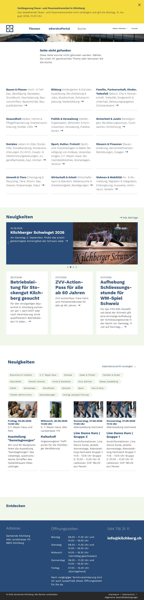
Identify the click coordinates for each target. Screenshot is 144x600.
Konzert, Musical (37, 381)
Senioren (66, 388)
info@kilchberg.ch (122, 538)
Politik (13, 388)
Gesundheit (15, 381)
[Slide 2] (70, 267)
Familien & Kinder (111, 375)
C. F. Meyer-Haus (48, 375)
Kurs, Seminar (85, 381)
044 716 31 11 (118, 529)
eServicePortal (59, 28)
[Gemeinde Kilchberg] (15, 28)
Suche (81, 28)
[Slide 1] (67, 267)
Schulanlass (29, 388)
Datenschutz (128, 594)
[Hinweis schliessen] (139, 5)
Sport (81, 388)
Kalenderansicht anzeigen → (119, 366)
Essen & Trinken (87, 375)
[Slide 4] (76, 267)
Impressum (114, 594)
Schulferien (48, 388)
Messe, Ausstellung (109, 381)
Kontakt (135, 28)
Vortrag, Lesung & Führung (75, 395)
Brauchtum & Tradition (21, 375)
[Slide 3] (73, 267)
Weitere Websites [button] (119, 28)
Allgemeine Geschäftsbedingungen (121, 597)
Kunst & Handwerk (61, 381)
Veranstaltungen (47, 395)
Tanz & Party (97, 388)
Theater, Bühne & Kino (21, 395)
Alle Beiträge (130, 217)
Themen (34, 28)
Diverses (68, 375)
